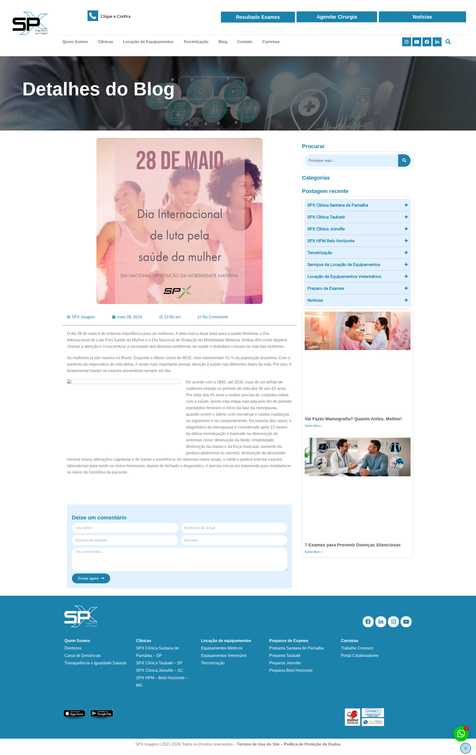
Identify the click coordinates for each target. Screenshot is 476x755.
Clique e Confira (115, 16)
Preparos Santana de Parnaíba (296, 648)
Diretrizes (72, 648)
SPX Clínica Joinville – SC (159, 670)
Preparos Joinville (285, 663)
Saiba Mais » (313, 426)
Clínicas (105, 42)
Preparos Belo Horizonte (291, 670)
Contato (244, 42)
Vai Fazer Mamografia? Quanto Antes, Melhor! (353, 418)
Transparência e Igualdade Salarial (95, 663)
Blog (222, 42)
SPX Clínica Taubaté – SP (159, 663)
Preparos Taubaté (284, 655)
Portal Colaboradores (360, 655)
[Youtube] (416, 41)
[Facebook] (426, 41)
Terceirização (195, 42)
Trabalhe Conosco (357, 648)
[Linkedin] (437, 41)
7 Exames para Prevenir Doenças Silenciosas (353, 544)
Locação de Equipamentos (148, 42)
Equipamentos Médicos (221, 648)
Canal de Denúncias (82, 655)
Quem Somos (75, 42)
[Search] (404, 160)
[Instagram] (406, 41)
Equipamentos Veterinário (224, 655)
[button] (448, 42)
